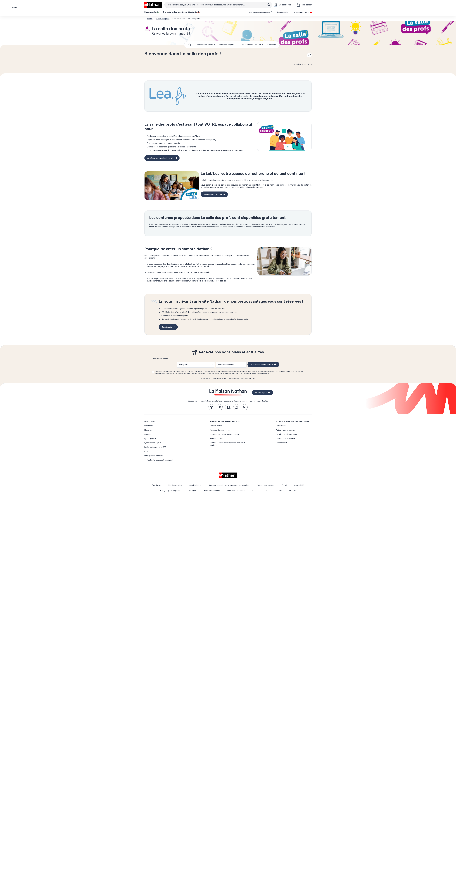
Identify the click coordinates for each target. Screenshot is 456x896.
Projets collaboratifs (204, 44)
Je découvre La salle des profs (160, 158)
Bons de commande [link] (212, 490)
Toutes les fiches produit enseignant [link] (158, 460)
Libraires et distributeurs (286, 434)
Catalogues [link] (192, 490)
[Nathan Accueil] (153, 5)
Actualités (271, 44)
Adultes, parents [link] (216, 438)
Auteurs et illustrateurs (285, 430)
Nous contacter (283, 12)
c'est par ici (220, 281)
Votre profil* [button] (183, 365)
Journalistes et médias (285, 438)
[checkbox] (153, 372)
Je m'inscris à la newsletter (261, 364)
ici (208, 266)
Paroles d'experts (226, 44)
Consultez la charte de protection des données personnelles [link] (234, 378)
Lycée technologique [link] (152, 443)
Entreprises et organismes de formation (292, 421)
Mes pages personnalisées (260, 12)
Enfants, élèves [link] (216, 426)
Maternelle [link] (148, 426)
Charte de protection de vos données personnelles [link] (229, 485)
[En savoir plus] (284, 136)
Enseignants (149, 421)
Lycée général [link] (150, 438)
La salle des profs (301, 12)
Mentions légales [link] (175, 485)
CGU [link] (254, 490)
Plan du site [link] (156, 485)
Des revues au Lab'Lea (251, 44)
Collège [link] (147, 434)
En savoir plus (205, 378)
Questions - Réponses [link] (236, 490)
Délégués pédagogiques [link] (170, 490)
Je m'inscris (167, 327)
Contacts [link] (278, 490)
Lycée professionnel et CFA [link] (155, 447)
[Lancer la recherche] (269, 4)
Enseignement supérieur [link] (153, 456)
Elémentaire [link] (149, 430)
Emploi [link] (284, 485)
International (281, 443)
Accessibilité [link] (299, 485)
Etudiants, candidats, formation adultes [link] (225, 434)
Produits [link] (292, 490)
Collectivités (281, 426)
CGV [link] (265, 490)
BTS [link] (146, 451)
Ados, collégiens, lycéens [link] (220, 430)
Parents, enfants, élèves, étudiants (225, 421)
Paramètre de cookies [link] (265, 485)
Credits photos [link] (195, 485)
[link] (211, 407)
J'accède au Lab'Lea (213, 194)
